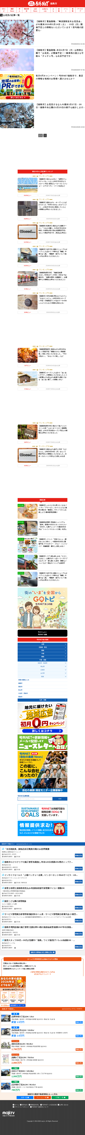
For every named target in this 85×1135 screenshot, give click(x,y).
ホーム (17, 1105)
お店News (35, 10)
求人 (19, 10)
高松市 (20, 686)
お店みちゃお (45, 10)
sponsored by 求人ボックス (24, 844)
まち (53, 10)
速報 (72, 10)
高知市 (20, 696)
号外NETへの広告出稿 (49, 1105)
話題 (59, 10)
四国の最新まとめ (23, 680)
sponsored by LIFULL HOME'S (72, 1009)
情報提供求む (35, 1105)
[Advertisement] (42, 154)
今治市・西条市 (23, 693)
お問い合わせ (64, 1105)
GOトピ (4, 10)
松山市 (20, 690)
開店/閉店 (26, 10)
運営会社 (25, 1105)
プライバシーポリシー (22, 1107)
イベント (66, 10)
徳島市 (53, 3)
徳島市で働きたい (8, 844)
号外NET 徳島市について (40, 1107)
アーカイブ (80, 10)
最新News (12, 10)
